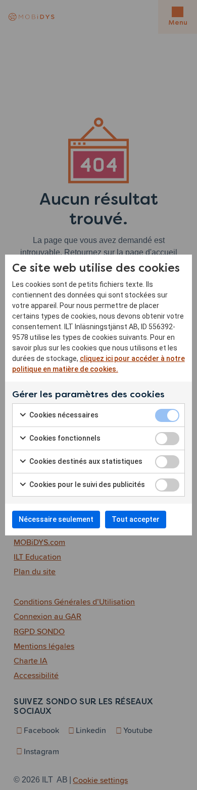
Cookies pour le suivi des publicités (86, 484)
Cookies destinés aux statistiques (85, 461)
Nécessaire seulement (56, 519)
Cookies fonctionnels (64, 438)
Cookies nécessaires (63, 415)
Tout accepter (136, 519)
